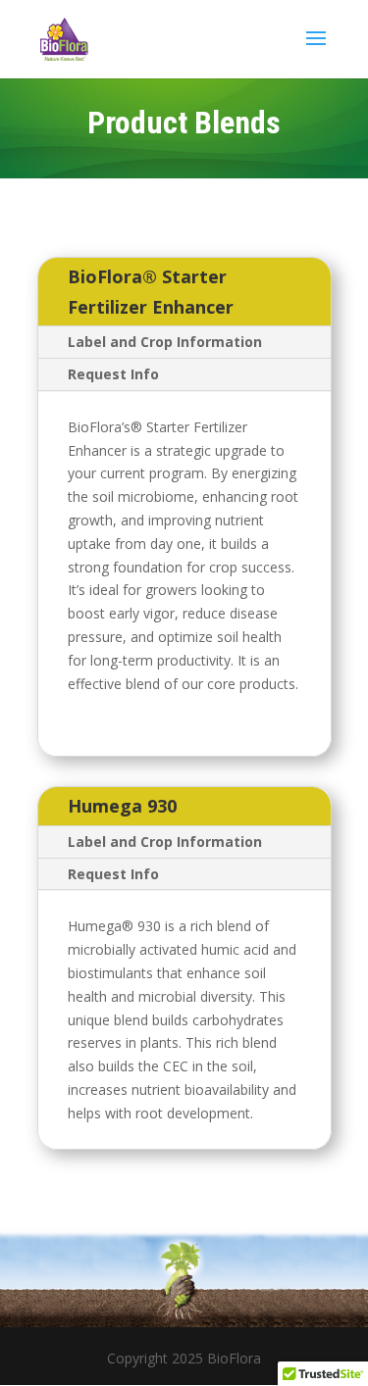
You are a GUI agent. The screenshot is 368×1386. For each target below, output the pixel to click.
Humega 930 (122, 805)
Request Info (113, 374)
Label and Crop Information (165, 341)
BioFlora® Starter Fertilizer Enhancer (151, 292)
